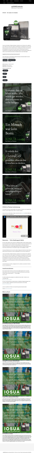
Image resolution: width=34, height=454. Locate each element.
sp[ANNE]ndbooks (17, 6)
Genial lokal (5, 70)
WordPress (29, 452)
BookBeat (5, 80)
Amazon (5, 73)
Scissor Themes (20, 452)
